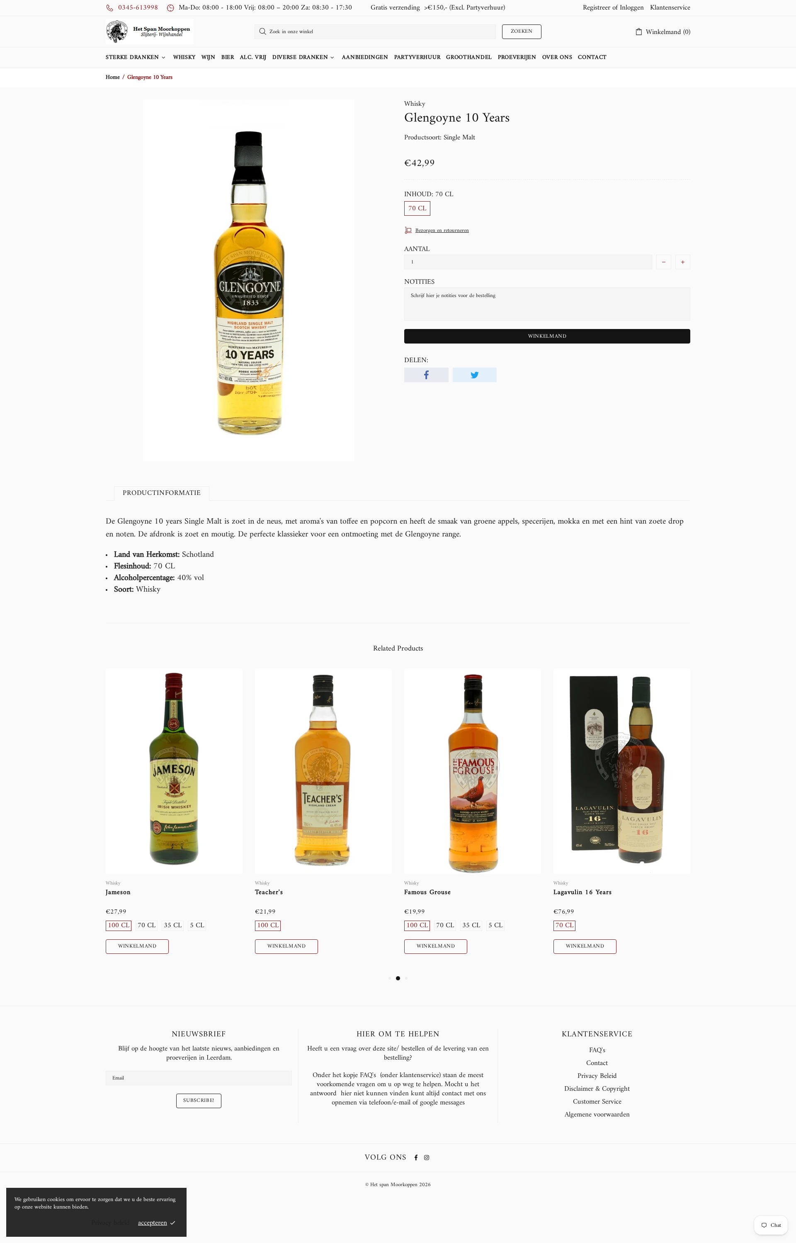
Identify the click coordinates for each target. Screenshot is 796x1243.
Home (113, 77)
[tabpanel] (174, 820)
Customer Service (597, 1102)
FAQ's (597, 1050)
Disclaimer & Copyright (597, 1089)
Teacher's (269, 892)
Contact (597, 1063)
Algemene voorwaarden (597, 1114)
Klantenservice (670, 7)
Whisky (414, 104)
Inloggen (632, 7)
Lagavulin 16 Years (582, 892)
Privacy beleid (110, 1223)
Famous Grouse (427, 892)
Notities (419, 282)
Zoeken (522, 31)
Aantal (417, 249)
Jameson (118, 892)
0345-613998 (138, 8)
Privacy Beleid (597, 1076)
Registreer (596, 7)
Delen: (416, 360)
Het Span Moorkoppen (150, 31)
